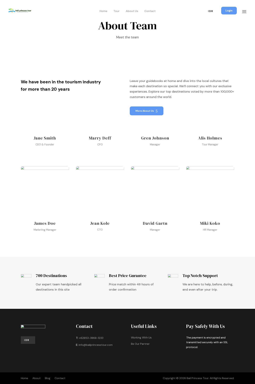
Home (103, 11)
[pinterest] (45, 152)
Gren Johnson (155, 138)
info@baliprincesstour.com (96, 345)
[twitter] (51, 152)
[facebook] (38, 152)
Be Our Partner (140, 344)
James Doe (45, 223)
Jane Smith (45, 138)
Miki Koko (210, 223)
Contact (150, 11)
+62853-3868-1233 (91, 338)
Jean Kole (100, 223)
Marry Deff (100, 138)
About (36, 378)
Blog (47, 378)
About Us (132, 11)
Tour (116, 11)
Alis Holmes (210, 138)
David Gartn (155, 223)
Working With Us (141, 337)
